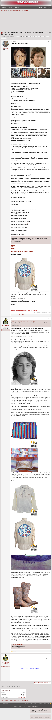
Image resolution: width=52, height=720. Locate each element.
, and (20, 314)
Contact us (27, 703)
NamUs (13, 245)
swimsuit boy (42, 36)
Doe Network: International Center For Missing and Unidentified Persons (28, 237)
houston (26, 36)
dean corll (22, 36)
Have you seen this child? (18, 644)
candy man (16, 36)
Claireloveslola (21, 697)
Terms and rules (33, 703)
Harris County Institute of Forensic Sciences (22, 251)
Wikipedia (13, 253)
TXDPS (12, 246)
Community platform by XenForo (26, 706)
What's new (16, 7)
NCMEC (13, 248)
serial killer (36, 36)
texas (47, 36)
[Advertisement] (26, 21)
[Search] (50, 7)
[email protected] (23, 223)
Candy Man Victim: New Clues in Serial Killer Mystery (23, 321)
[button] (6, 7)
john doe (31, 36)
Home (3, 7)
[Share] (48, 41)
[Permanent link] (29, 43)
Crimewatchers (5, 703)
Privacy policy (40, 703)
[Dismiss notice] (49, 709)
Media (9, 7)
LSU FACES (13, 250)
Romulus (3, 36)
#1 (50, 41)
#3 (50, 655)
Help (45, 703)
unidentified (3, 38)
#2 (50, 318)
